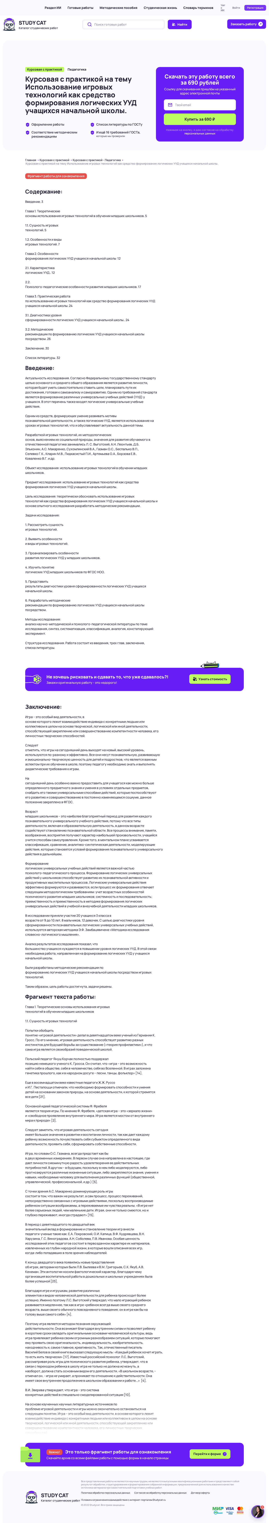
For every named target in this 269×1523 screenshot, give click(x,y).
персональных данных (199, 133)
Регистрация (255, 7)
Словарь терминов (198, 8)
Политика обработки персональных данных (105, 1492)
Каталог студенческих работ (38, 28)
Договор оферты (200, 1492)
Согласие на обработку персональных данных (160, 1492)
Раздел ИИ (53, 8)
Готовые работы (80, 8)
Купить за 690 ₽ (200, 119)
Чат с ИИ (223, 7)
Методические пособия (118, 8)
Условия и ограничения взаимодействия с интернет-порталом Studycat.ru (123, 1500)
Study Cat (32, 22)
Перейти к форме (207, 1454)
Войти (236, 7)
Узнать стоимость (213, 679)
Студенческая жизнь (160, 8)
